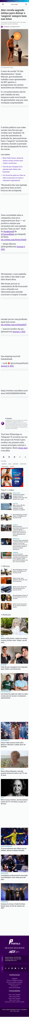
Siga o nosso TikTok (14, 996)
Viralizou (12, 466)
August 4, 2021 (7, 366)
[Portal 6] (14, 4)
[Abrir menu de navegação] (2, 4)
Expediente (14, 978)
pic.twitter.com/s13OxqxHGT (14, 324)
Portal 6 (19, 1009)
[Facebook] (12, 968)
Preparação (15, 463)
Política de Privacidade (14, 987)
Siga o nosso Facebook (14, 998)
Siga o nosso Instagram (14, 994)
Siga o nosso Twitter (14, 1000)
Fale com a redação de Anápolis (15, 982)
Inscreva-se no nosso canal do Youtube (14, 1002)
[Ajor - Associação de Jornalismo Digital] (14, 951)
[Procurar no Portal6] (26, 4)
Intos (17, 1011)
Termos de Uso (14, 986)
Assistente (4, 463)
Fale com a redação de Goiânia (14, 980)
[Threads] (25, 968)
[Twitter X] (18, 968)
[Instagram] (5, 968)
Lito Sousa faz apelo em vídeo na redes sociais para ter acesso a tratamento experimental (14, 177)
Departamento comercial (14, 984)
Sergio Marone (5, 466)
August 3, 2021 (19, 331)
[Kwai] (22, 968)
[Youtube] (15, 968)
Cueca (9, 463)
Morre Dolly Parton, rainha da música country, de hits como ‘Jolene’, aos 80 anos (13, 160)
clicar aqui (23, 448)
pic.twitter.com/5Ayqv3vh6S (13, 239)
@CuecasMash (7, 234)
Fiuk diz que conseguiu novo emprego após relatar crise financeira (12, 169)
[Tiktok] (9, 968)
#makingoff (8, 231)
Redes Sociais (23, 463)
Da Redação (6, 26)
